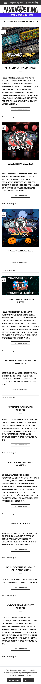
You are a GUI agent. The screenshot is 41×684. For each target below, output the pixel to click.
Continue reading (21, 109)
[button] (5, 2)
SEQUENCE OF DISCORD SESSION (20, 408)
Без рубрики (12, 117)
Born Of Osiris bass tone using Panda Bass (20, 568)
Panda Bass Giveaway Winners (20, 464)
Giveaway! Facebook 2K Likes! (20, 301)
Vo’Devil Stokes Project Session (20, 606)
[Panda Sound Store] (20, 9)
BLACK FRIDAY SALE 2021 (20, 163)
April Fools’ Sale (20, 523)
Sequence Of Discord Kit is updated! (20, 362)
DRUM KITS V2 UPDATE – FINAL (21, 68)
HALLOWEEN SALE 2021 (20, 250)
